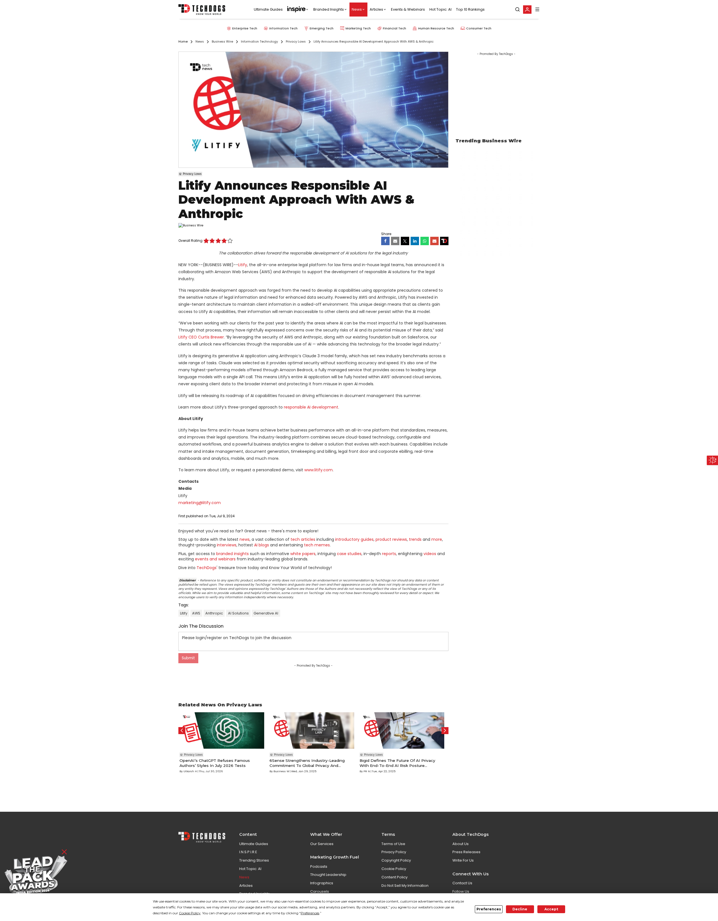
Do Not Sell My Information (405, 885)
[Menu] (537, 9)
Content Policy (394, 877)
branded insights (232, 553)
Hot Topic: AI (440, 9)
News (357, 9)
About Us (460, 843)
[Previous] (181, 730)
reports (389, 553)
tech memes (317, 545)
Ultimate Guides (268, 9)
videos (430, 553)
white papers (303, 553)
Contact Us (462, 883)
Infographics (321, 883)
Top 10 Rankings (470, 9)
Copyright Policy (396, 860)
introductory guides (354, 539)
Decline (519, 909)
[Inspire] (298, 10)
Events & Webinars (408, 9)
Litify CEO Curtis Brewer (201, 337)
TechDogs (207, 567)
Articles (376, 9)
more (436, 539)
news (245, 539)
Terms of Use (393, 843)
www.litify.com (318, 470)
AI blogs (261, 545)
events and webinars (215, 559)
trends (415, 539)
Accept (551, 909)
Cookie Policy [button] (190, 913)
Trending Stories (254, 860)
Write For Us (463, 860)
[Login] (527, 9)
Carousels (319, 891)
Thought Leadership (328, 874)
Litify (242, 265)
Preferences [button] (310, 913)
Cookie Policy (393, 868)
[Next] (444, 730)
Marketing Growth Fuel (334, 857)
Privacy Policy (393, 852)
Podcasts (318, 866)
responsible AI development (311, 407)
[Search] (517, 10)
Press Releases (466, 852)
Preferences (489, 909)
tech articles (303, 539)
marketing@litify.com (199, 502)
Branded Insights (328, 9)
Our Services (321, 843)
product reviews (391, 539)
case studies (349, 553)
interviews (226, 545)
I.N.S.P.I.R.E (248, 852)
